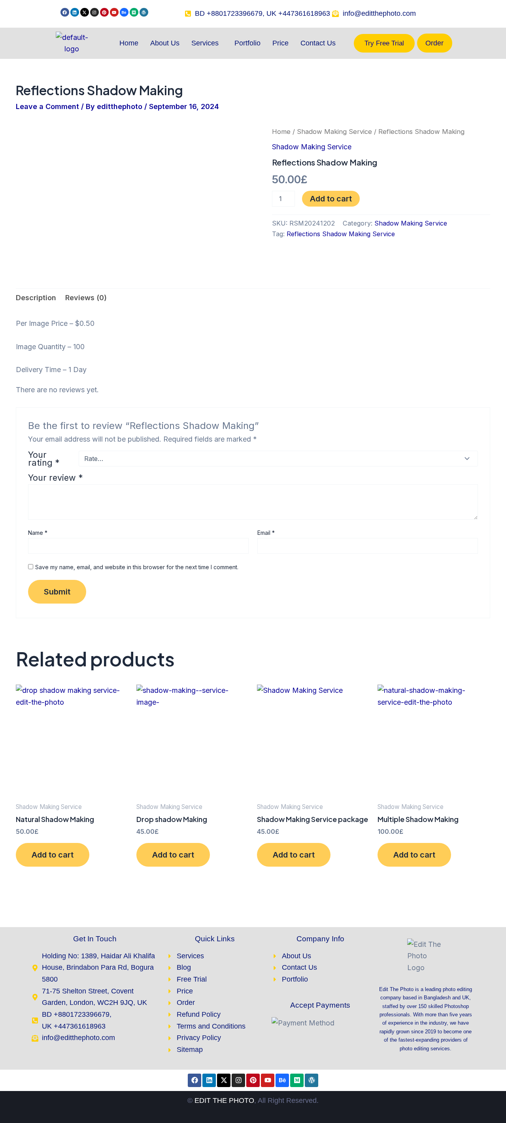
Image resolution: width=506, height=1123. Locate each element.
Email (266, 532)
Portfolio (247, 43)
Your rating (44, 459)
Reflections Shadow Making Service (341, 234)
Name (37, 532)
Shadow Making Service (334, 131)
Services (205, 43)
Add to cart (331, 198)
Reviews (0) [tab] (86, 297)
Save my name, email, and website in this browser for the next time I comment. (136, 567)
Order (434, 43)
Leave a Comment (47, 106)
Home (128, 43)
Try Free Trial (384, 43)
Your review (55, 477)
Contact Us (318, 43)
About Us (164, 43)
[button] (206, 43)
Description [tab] (36, 297)
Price (280, 43)
